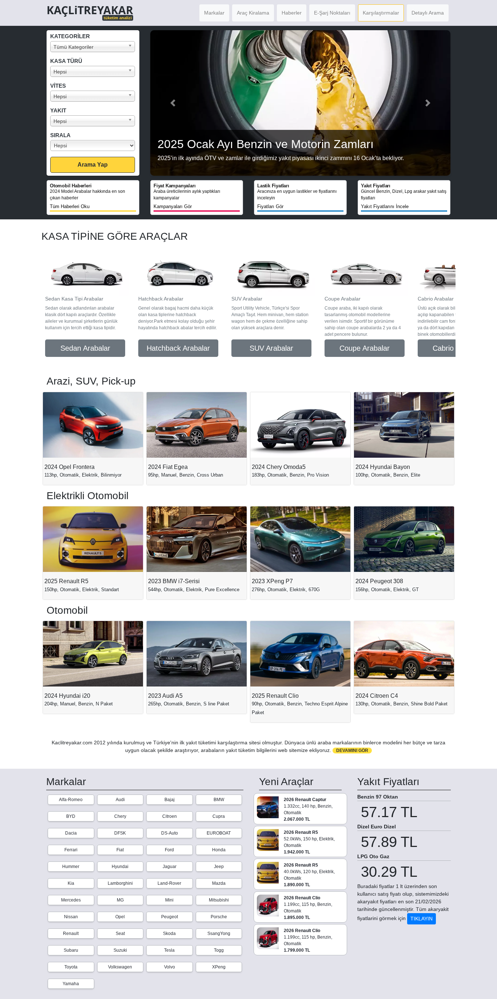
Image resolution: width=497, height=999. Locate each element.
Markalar (214, 13)
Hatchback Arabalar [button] (178, 348)
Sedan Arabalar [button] (85, 348)
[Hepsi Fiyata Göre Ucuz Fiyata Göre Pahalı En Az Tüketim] (94, 145)
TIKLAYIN (421, 919)
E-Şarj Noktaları (332, 13)
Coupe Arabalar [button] (364, 348)
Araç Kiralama (253, 13)
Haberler (292, 13)
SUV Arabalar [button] (271, 348)
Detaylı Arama (427, 13)
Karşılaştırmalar (381, 13)
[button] (172, 103)
